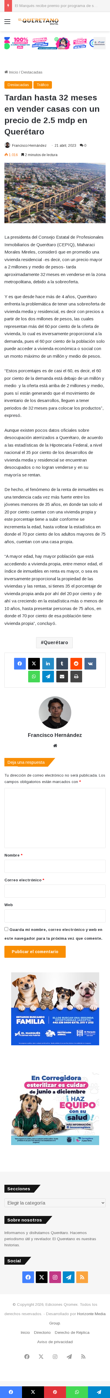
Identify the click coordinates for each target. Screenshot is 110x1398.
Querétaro (56, 642)
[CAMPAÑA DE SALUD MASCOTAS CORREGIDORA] (55, 1144)
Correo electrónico (24, 880)
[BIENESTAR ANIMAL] (55, 1044)
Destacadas (32, 72)
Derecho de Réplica (72, 1332)
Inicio (13, 72)
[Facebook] (20, 664)
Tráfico (43, 85)
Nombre (13, 855)
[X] (34, 664)
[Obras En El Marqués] (55, 43)
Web (8, 905)
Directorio (42, 1332)
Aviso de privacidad (55, 1342)
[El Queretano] (38, 21)
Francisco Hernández (29, 146)
